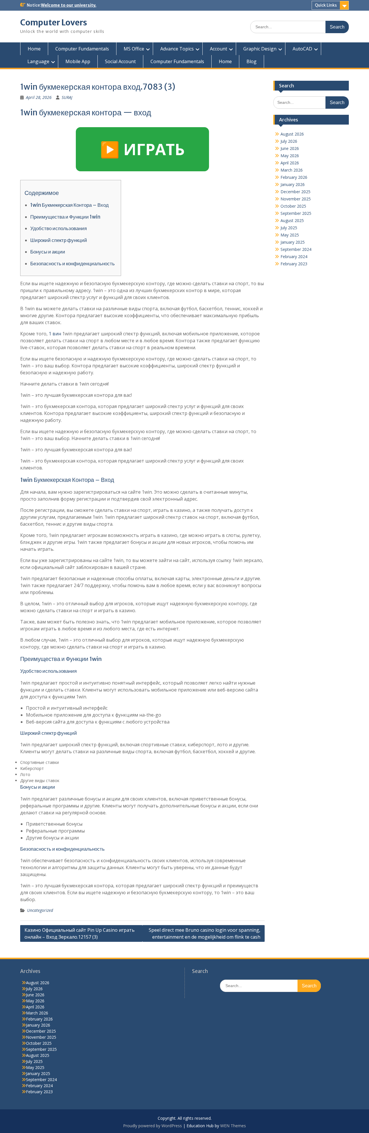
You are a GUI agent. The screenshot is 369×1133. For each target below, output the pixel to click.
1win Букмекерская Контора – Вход (69, 205)
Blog (251, 61)
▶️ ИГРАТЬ (142, 149)
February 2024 (293, 256)
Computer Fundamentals (82, 49)
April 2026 (289, 163)
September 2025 (295, 213)
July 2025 (288, 227)
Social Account (120, 61)
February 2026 (293, 177)
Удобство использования (58, 228)
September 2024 (295, 249)
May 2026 (289, 155)
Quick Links (326, 5)
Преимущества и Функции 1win (65, 217)
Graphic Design (259, 49)
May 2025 (289, 235)
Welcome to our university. (68, 5)
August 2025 (292, 220)
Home (34, 49)
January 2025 (292, 242)
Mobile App (77, 61)
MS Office (134, 49)
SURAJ (67, 97)
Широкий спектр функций (58, 240)
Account (218, 49)
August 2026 (292, 134)
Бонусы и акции (47, 252)
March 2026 (291, 170)
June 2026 (289, 148)
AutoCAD (302, 49)
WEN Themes (233, 1125)
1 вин (55, 333)
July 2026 (288, 141)
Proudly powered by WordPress (152, 1125)
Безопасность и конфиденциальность (72, 263)
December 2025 (295, 191)
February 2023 (293, 263)
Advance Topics (177, 49)
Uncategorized (40, 910)
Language (38, 61)
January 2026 (292, 184)
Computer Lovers (53, 22)
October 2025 (293, 206)
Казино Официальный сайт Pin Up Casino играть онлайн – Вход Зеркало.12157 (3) (80, 933)
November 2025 (295, 199)
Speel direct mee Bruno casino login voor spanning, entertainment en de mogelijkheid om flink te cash (204, 933)
